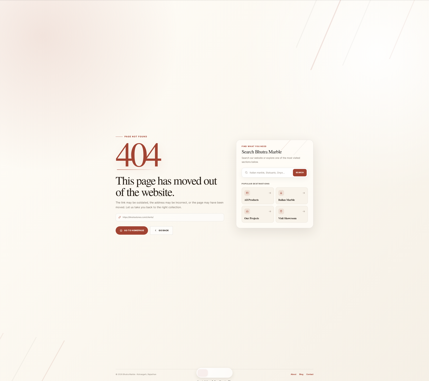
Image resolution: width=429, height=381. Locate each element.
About (293, 374)
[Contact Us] (203, 372)
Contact (309, 374)
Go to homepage (134, 230)
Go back (164, 230)
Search (300, 172)
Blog (301, 374)
